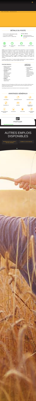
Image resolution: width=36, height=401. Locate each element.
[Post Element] (10, 142)
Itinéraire (24, 38)
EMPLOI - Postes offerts (5, 11)
